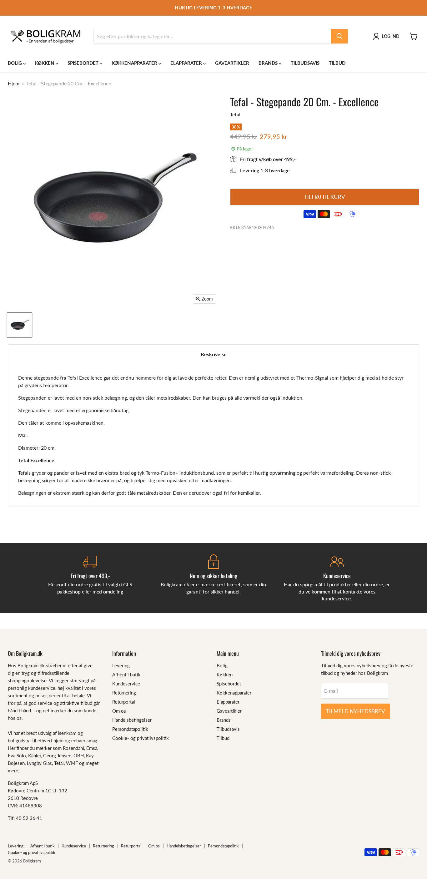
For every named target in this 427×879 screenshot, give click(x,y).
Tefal (235, 114)
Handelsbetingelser (132, 720)
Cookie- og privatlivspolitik (140, 738)
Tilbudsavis (305, 63)
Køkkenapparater (135, 63)
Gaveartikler (232, 63)
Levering (121, 665)
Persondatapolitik (130, 729)
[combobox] (212, 36)
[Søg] (339, 36)
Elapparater (186, 63)
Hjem (13, 83)
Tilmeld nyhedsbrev (355, 711)
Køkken (45, 63)
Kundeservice (126, 683)
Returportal (123, 702)
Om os (119, 711)
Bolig (15, 63)
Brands (269, 63)
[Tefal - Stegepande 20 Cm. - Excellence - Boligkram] (19, 325)
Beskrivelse (214, 354)
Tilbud (337, 63)
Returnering (124, 692)
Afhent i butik (126, 674)
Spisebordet (84, 63)
